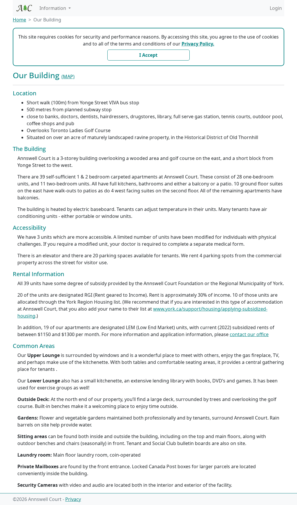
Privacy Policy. (198, 44)
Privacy (73, 499)
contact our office (249, 334)
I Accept (148, 55)
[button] (55, 8)
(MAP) (68, 76)
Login (276, 8)
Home (19, 20)
